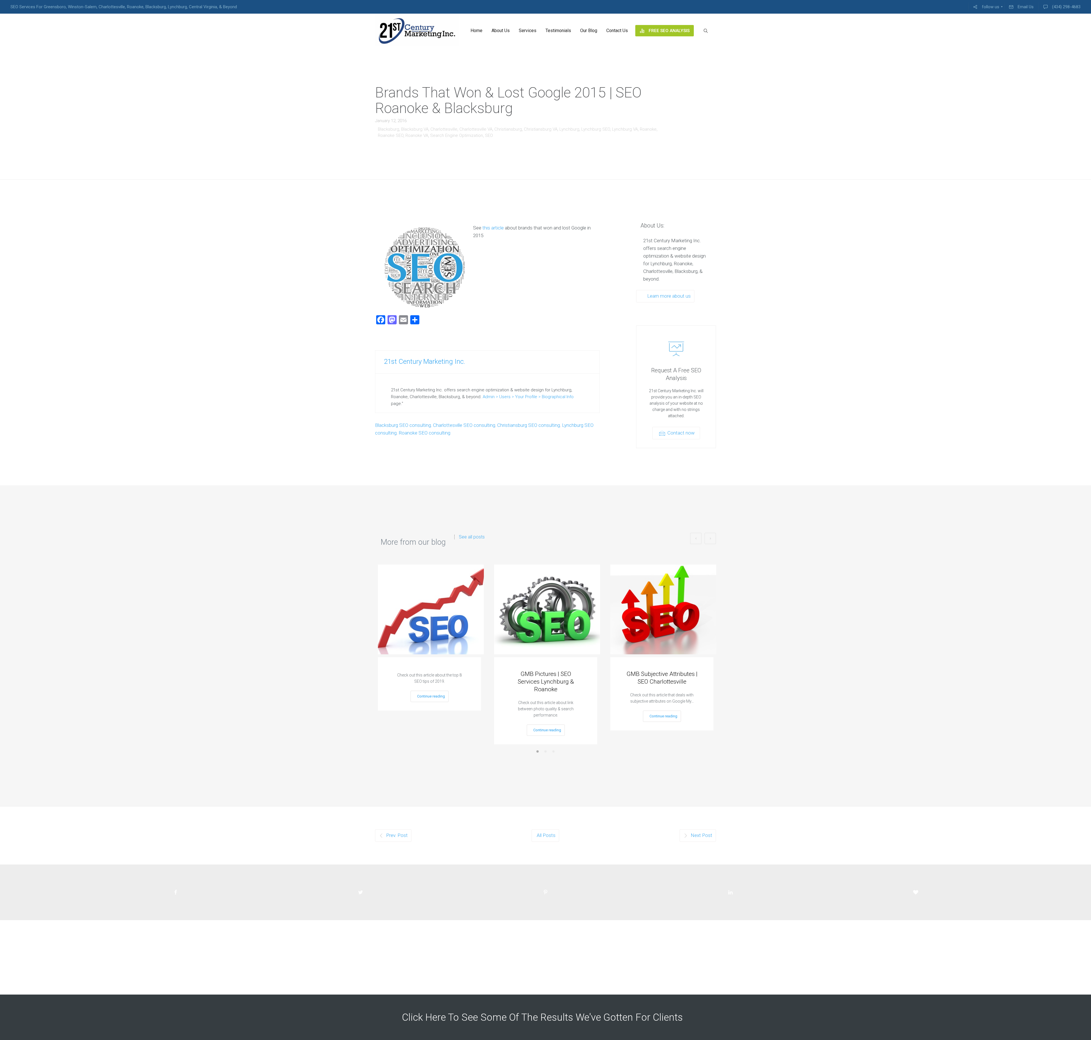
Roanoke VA (416, 135)
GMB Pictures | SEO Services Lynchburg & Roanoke (546, 682)
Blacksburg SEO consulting (403, 425)
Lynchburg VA (625, 129)
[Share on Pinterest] (545, 892)
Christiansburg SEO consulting (528, 425)
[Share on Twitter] (360, 892)
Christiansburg (508, 129)
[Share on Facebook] (175, 892)
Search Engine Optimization (456, 135)
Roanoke (648, 129)
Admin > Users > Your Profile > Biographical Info (528, 396)
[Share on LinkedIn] (730, 892)
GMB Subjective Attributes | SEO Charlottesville (662, 678)
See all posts (472, 537)
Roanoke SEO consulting (424, 433)
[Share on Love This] (915, 892)
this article (493, 228)
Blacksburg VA (414, 129)
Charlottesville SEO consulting (464, 425)
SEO (489, 135)
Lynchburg (569, 129)
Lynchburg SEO (595, 129)
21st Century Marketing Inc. (424, 362)
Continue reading (431, 696)
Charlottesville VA (475, 129)
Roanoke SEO (390, 135)
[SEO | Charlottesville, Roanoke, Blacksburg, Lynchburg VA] (417, 31)
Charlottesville (443, 129)
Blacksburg (388, 129)
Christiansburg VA (540, 129)
